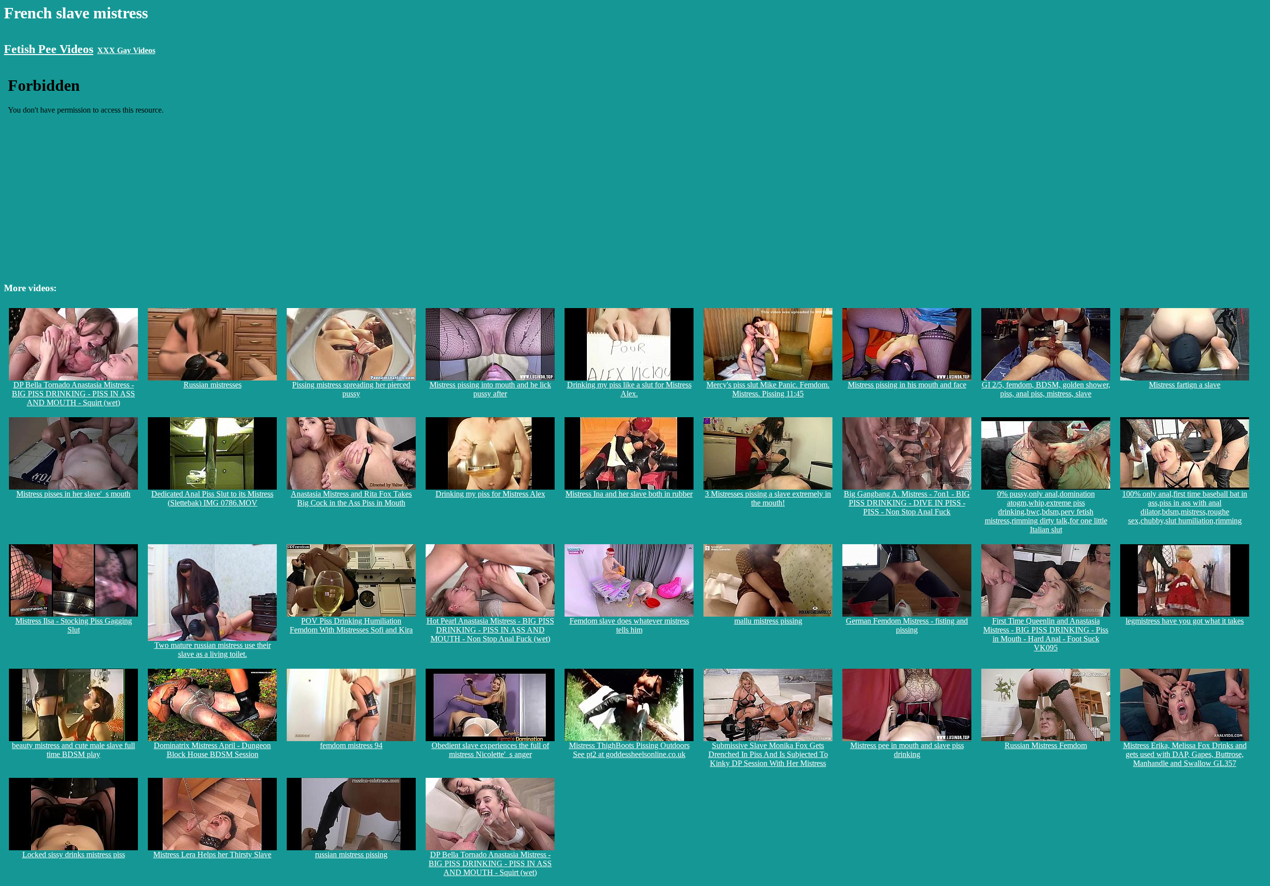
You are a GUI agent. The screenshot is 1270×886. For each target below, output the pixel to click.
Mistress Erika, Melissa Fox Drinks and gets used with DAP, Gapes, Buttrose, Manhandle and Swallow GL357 (1185, 754)
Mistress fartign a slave (1184, 384)
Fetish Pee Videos (48, 49)
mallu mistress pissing (768, 621)
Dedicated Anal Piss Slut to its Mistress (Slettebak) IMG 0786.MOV (212, 498)
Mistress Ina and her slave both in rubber (629, 494)
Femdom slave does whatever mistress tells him (629, 625)
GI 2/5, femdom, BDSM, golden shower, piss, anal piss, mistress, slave (1046, 389)
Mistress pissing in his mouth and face (907, 384)
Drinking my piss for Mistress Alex (490, 494)
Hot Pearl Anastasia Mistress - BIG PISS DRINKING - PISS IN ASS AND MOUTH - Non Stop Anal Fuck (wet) (490, 630)
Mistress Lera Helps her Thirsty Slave (212, 854)
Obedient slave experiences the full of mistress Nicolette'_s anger (490, 750)
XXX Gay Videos (126, 50)
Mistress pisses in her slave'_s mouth (73, 494)
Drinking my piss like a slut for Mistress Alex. (629, 389)
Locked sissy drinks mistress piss (73, 854)
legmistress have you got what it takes (1185, 621)
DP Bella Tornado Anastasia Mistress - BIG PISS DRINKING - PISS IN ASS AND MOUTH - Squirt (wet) (73, 393)
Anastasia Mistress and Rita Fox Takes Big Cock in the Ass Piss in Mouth (351, 498)
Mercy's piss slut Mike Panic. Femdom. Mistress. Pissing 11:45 (767, 389)
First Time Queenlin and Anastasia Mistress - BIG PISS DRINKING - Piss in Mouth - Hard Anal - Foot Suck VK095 (1045, 634)
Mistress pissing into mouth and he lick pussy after (490, 389)
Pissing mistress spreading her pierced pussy (351, 389)
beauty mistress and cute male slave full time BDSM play (73, 750)
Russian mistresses (213, 384)
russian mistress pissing (351, 854)
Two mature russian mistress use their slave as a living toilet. (212, 649)
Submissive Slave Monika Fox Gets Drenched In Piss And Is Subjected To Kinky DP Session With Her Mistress (768, 754)
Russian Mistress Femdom (1046, 745)
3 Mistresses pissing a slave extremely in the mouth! (768, 498)
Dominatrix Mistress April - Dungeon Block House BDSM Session (212, 750)
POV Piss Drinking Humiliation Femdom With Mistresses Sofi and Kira (351, 625)
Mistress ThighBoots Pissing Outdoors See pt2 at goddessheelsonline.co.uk (629, 750)
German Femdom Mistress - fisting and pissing (907, 625)
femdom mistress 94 (351, 745)
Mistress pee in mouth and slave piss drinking (907, 750)
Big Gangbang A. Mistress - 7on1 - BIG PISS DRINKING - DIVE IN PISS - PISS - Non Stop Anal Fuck (907, 503)
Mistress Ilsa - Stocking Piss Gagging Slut (73, 625)
